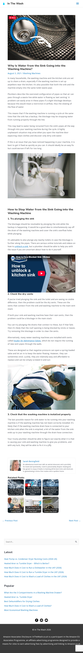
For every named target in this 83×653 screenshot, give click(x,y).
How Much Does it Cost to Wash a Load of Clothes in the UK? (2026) (35, 576)
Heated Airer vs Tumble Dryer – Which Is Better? (26, 563)
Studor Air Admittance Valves (27, 340)
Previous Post (10, 520)
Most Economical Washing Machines (21, 610)
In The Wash (15, 3)
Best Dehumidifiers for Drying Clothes (22, 601)
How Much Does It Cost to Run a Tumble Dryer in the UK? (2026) (34, 572)
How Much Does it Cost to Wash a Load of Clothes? (28, 605)
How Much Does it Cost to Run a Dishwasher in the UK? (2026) (32, 567)
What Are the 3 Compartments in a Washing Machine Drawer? (33, 592)
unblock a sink (21, 246)
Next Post (75, 520)
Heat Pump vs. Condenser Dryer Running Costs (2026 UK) (30, 559)
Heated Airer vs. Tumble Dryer (18, 597)
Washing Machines (31, 73)
